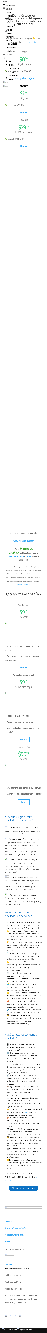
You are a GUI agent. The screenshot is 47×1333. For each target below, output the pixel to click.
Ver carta (32, 42)
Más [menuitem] (4, 58)
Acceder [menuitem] (5, 2)
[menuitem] (9, 5)
